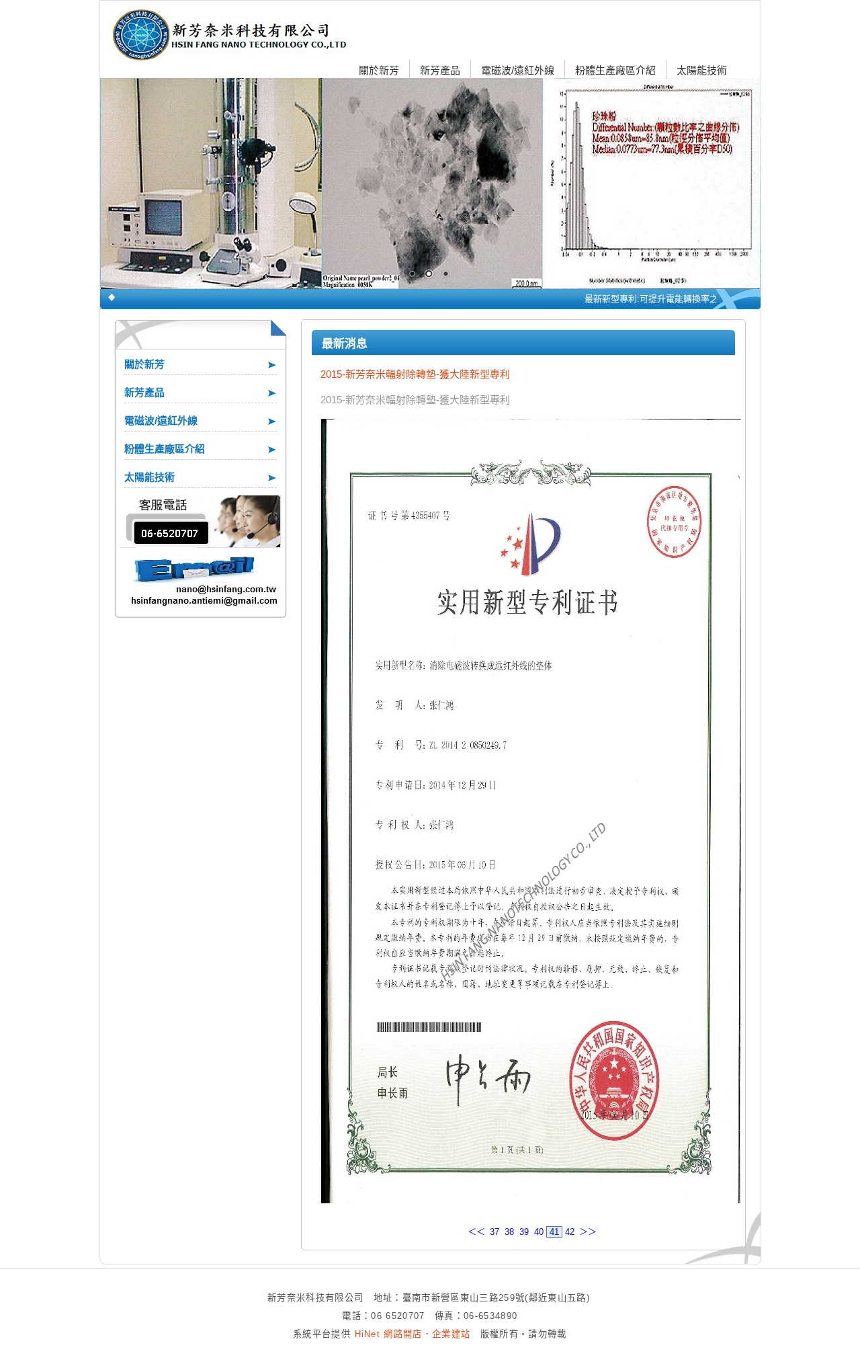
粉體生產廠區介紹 (615, 70)
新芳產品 (440, 70)
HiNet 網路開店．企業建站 (413, 1334)
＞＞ (588, 1232)
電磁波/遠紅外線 (517, 70)
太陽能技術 (702, 70)
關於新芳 (379, 70)
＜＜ (476, 1232)
